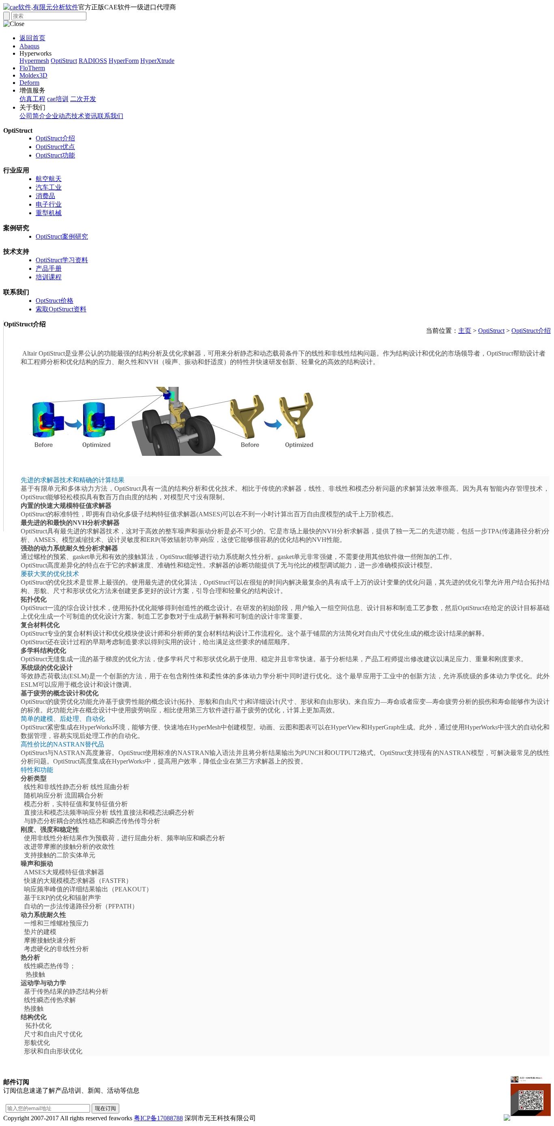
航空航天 (49, 178)
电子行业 (49, 204)
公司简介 (32, 115)
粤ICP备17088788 (158, 1118)
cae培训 (58, 98)
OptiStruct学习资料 (62, 260)
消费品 (45, 195)
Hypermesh (34, 60)
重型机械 (49, 212)
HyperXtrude (157, 60)
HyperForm (124, 60)
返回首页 (32, 38)
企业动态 (58, 115)
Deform (29, 82)
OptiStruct (64, 60)
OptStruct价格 (54, 300)
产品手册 (49, 268)
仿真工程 (32, 98)
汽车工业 (49, 187)
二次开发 (83, 98)
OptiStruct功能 (55, 155)
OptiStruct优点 (55, 146)
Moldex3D (33, 75)
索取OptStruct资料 (61, 309)
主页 (464, 330)
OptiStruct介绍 (55, 138)
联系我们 (110, 115)
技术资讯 (84, 115)
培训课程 (49, 277)
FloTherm (32, 68)
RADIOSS (93, 60)
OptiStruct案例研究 (62, 236)
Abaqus (29, 46)
